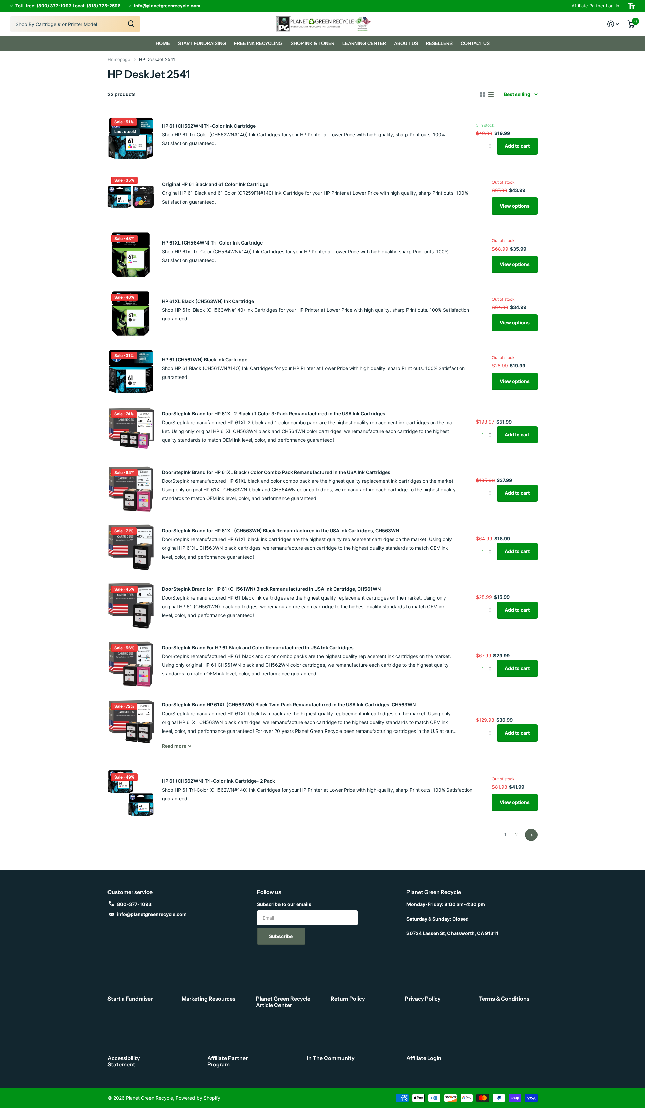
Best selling (517, 94)
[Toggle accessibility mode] (631, 6)
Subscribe (281, 936)
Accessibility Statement (124, 1061)
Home (163, 43)
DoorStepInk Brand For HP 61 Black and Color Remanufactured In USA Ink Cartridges (258, 647)
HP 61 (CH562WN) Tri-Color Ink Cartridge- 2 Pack (218, 781)
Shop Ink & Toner (312, 43)
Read (174, 746)
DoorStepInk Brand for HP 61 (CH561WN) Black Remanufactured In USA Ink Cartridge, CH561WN (271, 589)
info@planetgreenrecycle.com (152, 914)
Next (531, 835)
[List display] (491, 94)
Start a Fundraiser (130, 998)
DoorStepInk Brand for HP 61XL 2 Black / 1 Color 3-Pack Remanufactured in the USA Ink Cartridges (273, 413)
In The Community (331, 1058)
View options (515, 206)
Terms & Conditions (504, 998)
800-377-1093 (134, 904)
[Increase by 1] (492, 140)
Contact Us (475, 43)
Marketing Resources (208, 998)
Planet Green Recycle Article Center (283, 1001)
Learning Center (364, 43)
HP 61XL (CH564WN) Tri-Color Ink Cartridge (212, 243)
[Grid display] (482, 94)
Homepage (119, 59)
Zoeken (131, 24)
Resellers (439, 43)
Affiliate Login (423, 1058)
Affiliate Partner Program (227, 1061)
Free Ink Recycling (258, 43)
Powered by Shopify (198, 1098)
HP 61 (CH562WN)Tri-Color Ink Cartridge (209, 126)
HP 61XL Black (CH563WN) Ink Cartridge (208, 301)
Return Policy (348, 998)
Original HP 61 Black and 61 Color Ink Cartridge (215, 184)
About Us (406, 43)
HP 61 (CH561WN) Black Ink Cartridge (204, 359)
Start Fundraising (202, 43)
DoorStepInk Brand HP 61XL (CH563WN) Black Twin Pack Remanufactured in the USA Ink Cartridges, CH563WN (289, 704)
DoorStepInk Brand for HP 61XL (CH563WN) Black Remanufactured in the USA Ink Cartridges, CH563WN (280, 530)
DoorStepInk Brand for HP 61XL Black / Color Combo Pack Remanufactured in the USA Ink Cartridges (276, 472)
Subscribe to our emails (284, 904)
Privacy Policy (423, 998)
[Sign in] (613, 24)
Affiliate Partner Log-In (595, 5)
